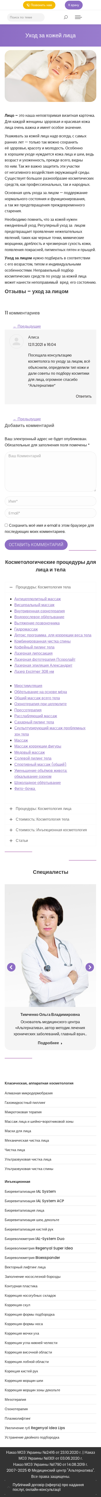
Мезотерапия (15, 1399)
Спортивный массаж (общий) (40, 764)
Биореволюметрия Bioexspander (32, 1257)
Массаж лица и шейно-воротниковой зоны (39, 1121)
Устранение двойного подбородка (32, 1437)
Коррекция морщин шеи (24, 1380)
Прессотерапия (28, 710)
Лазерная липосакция (33, 653)
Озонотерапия (16, 1409)
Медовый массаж (29, 752)
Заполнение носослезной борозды (33, 1276)
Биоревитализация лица (24, 1210)
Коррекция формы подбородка (29, 1314)
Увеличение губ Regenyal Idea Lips (35, 1428)
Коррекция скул (17, 1305)
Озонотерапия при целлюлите (40, 704)
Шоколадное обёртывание (37, 782)
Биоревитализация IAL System (30, 1191)
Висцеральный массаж (34, 605)
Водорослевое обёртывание (39, 617)
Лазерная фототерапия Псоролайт (44, 659)
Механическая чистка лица (27, 1140)
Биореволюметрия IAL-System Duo (34, 1238)
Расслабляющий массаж (35, 716)
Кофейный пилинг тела (34, 647)
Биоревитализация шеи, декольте (32, 1220)
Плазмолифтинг (18, 1418)
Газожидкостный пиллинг (25, 1102)
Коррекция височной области (28, 1352)
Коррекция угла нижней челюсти (31, 1342)
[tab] (50, 1487)
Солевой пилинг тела (32, 758)
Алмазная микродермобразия (29, 1093)
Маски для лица (18, 1131)
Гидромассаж (26, 629)
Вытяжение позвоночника (37, 623)
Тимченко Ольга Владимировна (50, 1014)
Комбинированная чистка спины (42, 641)
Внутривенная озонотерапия (39, 611)
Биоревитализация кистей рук (29, 1229)
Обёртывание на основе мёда (40, 692)
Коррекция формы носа (24, 1324)
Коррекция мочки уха (22, 1333)
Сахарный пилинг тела (34, 722)
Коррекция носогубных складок (30, 1295)
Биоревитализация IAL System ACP (34, 1201)
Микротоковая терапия (23, 1112)
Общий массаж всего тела (37, 698)
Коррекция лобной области (27, 1361)
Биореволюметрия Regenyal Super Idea (39, 1248)
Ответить (84, 396)
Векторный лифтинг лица (25, 1267)
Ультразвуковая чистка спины (29, 1168)
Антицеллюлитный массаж (37, 599)
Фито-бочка (25, 788)
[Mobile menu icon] (78, 17)
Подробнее (48, 1043)
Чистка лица (15, 1150)
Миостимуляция (28, 685)
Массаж (21, 740)
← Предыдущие (27, 326)
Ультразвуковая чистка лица (28, 1159)
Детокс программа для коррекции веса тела (52, 635)
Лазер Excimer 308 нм (34, 671)
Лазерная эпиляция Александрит (43, 665)
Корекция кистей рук (21, 1371)
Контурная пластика (21, 1286)
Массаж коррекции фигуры (37, 746)
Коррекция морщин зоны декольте (32, 1390)
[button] (11, 967)
